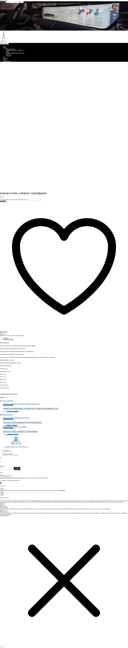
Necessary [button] (2, 504)
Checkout (5, 58)
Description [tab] (5, 338)
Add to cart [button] (9, 411)
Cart (4, 57)
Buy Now (5, 405)
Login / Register (7, 61)
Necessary (4, 506)
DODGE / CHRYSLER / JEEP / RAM (15, 53)
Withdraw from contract (6, 476)
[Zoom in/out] (0, 646)
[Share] (3, 646)
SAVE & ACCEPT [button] (4, 515)
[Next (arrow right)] (2, 647)
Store (4, 47)
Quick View (10, 405)
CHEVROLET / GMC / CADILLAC (15, 50)
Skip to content (3, 0)
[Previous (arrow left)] (0, 647)
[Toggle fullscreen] (2, 646)
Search (1, 466)
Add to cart (3, 201)
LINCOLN (8, 54)
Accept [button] (58, 490)
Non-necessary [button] (3, 510)
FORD (7, 51)
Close (2, 489)
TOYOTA (8, 55)
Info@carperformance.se (8, 453)
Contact (5, 59)
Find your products (10, 49)
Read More (62, 490)
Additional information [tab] (8, 339)
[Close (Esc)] (5, 646)
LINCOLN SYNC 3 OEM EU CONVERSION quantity (13, 199)
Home (4, 46)
